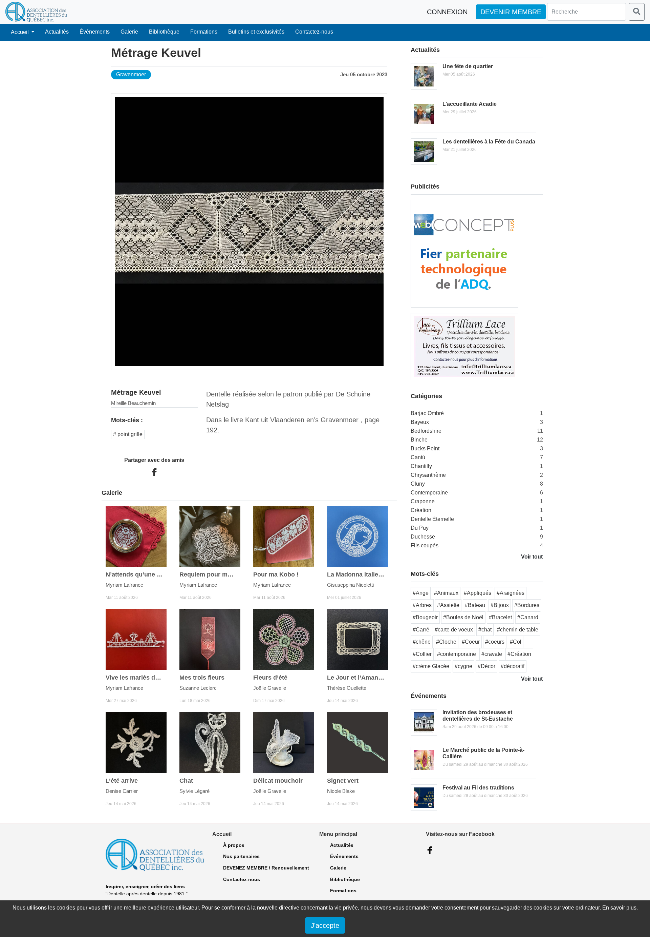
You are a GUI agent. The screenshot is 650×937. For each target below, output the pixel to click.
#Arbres (422, 605)
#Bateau (475, 605)
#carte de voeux (454, 629)
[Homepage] (36, 12)
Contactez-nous (314, 32)
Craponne (423, 501)
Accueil (20, 32)
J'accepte (325, 925)
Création (421, 510)
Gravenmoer (131, 74)
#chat (485, 629)
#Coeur (471, 642)
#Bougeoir (425, 617)
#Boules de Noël (463, 617)
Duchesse (423, 537)
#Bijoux (500, 605)
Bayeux (420, 422)
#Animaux (446, 593)
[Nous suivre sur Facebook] (430, 850)
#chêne (422, 642)
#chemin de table (517, 629)
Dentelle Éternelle (432, 519)
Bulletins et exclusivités (256, 32)
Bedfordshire (426, 431)
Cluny (418, 484)
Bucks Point (425, 448)
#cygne (463, 666)
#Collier (422, 654)
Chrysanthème (428, 475)
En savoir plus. (619, 908)
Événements (95, 32)
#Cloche (446, 642)
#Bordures (526, 605)
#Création (519, 654)
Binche (419, 440)
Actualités (57, 32)
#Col (515, 642)
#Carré (421, 629)
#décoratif (512, 666)
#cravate (491, 654)
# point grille (128, 434)
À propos (233, 845)
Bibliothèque (164, 32)
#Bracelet (500, 617)
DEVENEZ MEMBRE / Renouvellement (266, 868)
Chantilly (421, 466)
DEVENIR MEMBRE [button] (510, 12)
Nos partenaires (241, 856)
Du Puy (420, 528)
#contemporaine (456, 654)
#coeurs (494, 642)
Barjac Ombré (427, 413)
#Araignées (510, 593)
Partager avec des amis (154, 460)
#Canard (527, 617)
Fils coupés (424, 545)
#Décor (486, 666)
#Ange (421, 593)
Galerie (129, 32)
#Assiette (448, 605)
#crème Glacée (431, 666)
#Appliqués (477, 593)
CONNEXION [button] (447, 12)
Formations (203, 32)
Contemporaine (429, 492)
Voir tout (532, 557)
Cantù (418, 457)
